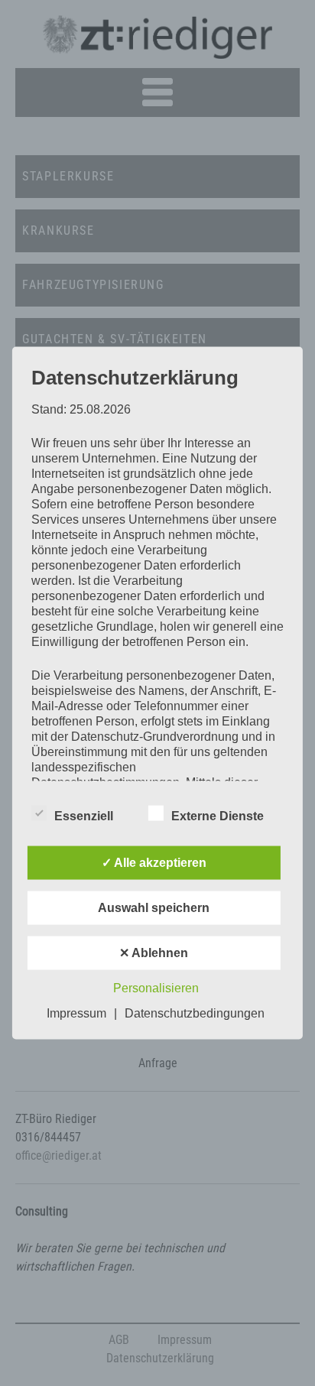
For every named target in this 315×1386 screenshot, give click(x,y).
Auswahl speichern (153, 907)
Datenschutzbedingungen (195, 1013)
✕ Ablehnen (153, 952)
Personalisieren (156, 988)
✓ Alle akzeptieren (154, 862)
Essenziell (83, 816)
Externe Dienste (217, 816)
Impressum (76, 1013)
